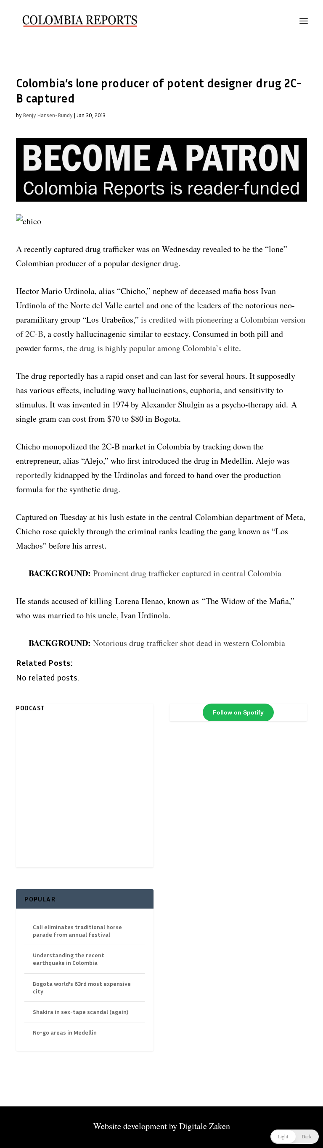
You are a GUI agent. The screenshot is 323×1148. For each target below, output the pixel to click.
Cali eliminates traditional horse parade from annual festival (77, 930)
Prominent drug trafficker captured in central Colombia (187, 573)
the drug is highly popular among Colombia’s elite (153, 348)
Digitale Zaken (204, 1126)
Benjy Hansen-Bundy (47, 115)
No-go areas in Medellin (65, 1032)
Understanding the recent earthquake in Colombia (68, 958)
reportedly (35, 475)
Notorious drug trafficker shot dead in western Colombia (189, 643)
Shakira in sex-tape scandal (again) (80, 1011)
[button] (294, 1137)
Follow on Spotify (238, 712)
